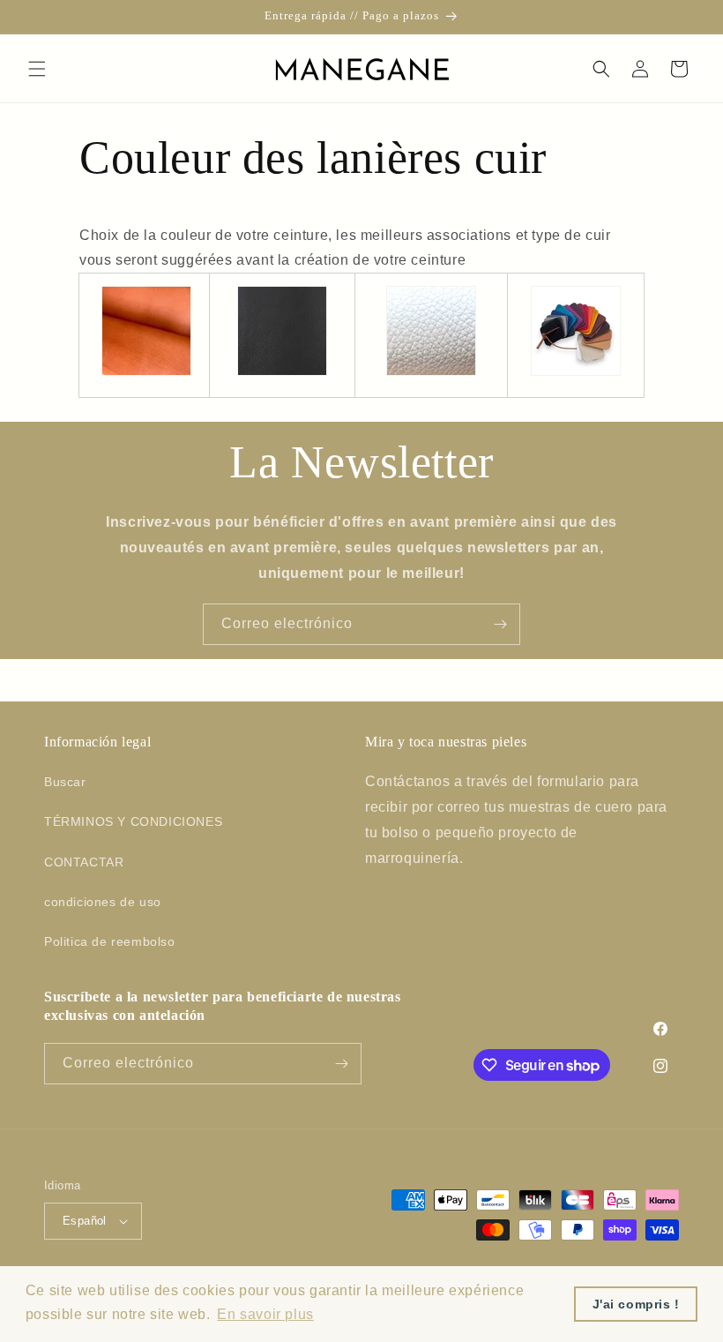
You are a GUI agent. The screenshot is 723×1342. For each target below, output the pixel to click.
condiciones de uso (102, 902)
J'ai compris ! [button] (636, 1304)
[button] (37, 68)
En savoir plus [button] (265, 1314)
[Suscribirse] (500, 624)
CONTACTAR (83, 862)
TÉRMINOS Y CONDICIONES (133, 821)
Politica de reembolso (109, 941)
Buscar (65, 782)
